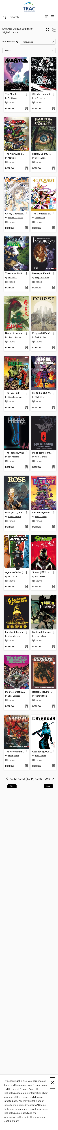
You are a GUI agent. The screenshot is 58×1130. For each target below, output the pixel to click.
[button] (47, 31)
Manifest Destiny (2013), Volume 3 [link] (15, 692)
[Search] (4, 17)
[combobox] (22, 17)
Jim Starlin (12, 277)
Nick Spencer (13, 755)
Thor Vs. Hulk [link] (12, 393)
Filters (8, 50)
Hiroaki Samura (14, 337)
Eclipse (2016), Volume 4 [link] (42, 333)
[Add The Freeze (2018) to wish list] (26, 467)
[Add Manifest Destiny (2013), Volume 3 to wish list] (26, 706)
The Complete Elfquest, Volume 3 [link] (42, 213)
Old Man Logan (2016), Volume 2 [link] (42, 94)
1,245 (38, 779)
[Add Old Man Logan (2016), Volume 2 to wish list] (53, 109)
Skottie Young (41, 516)
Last (48, 786)
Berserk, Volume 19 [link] (42, 692)
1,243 (21, 779)
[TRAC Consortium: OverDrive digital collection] (29, 7)
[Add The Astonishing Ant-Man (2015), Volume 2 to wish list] (26, 766)
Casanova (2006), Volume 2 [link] (42, 751)
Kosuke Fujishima (15, 217)
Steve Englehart (14, 397)
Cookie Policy (11, 1121)
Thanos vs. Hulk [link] (13, 273)
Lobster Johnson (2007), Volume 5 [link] (15, 632)
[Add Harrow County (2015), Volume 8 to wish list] (53, 168)
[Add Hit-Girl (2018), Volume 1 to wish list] (53, 407)
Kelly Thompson (42, 277)
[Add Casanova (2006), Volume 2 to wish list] (53, 766)
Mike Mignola (41, 457)
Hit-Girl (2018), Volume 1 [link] (42, 393)
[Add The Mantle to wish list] (26, 109)
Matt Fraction (40, 755)
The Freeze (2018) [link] (14, 453)
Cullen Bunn (40, 158)
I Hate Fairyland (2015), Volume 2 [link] (42, 512)
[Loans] (46, 17)
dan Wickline (13, 457)
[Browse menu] (53, 17)
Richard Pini (40, 217)
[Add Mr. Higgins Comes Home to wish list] (53, 467)
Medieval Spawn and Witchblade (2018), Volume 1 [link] (42, 632)
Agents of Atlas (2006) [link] (15, 572)
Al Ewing (11, 158)
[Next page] (53, 779)
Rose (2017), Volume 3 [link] (15, 512)
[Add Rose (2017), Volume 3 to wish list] (26, 527)
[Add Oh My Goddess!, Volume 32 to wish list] (26, 228)
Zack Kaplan (40, 337)
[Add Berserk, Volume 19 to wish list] (53, 706)
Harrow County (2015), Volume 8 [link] (42, 154)
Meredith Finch (14, 516)
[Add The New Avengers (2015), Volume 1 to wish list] (26, 168)
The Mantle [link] (11, 94)
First (12, 786)
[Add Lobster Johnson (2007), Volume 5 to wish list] (26, 647)
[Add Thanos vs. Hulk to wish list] (26, 288)
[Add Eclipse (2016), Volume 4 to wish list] (53, 348)
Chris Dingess (14, 696)
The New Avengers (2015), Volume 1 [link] (15, 154)
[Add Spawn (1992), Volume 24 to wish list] (53, 587)
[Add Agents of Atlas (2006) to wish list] (26, 587)
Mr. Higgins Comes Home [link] (42, 453)
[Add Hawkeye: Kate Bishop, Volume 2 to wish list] (53, 288)
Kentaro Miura (41, 696)
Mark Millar (40, 397)
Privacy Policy (39, 1085)
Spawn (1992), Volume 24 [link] (42, 572)
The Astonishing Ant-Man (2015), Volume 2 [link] (15, 751)
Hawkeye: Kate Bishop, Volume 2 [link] (42, 273)
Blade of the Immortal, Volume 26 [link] (15, 333)
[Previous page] (7, 779)
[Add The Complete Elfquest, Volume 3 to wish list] (53, 228)
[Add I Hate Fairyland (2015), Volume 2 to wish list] (53, 527)
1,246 (47, 779)
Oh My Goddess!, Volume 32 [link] (15, 213)
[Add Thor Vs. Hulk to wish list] (26, 407)
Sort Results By (10, 41)
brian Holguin (40, 636)
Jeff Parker (12, 576)
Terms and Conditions (15, 1085)
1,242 (13, 779)
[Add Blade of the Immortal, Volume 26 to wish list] (26, 348)
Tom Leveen (40, 576)
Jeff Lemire (40, 98)
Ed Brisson (12, 98)
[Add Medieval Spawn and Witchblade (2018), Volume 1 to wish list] (53, 647)
